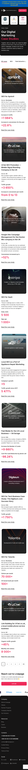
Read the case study (7, 130)
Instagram (6, 763)
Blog (2, 722)
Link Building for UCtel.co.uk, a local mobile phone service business (13, 625)
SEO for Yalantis (8, 557)
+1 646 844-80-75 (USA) (8, 736)
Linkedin (14, 763)
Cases (3, 724)
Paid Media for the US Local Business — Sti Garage (12, 432)
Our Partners (5, 713)
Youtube (23, 759)
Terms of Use (5, 751)
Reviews (3, 727)
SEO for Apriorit (7, 96)
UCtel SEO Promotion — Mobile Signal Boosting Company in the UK (11, 167)
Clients (3, 705)
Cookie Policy (5, 745)
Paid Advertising (20, 61)
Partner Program (6, 707)
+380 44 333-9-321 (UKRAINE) (9, 739)
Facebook (15, 759)
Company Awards (6, 710)
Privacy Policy (5, 748)
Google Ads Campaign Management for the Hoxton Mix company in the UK (13, 237)
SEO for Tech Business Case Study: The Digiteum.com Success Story (13, 498)
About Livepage (5, 702)
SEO (11, 61)
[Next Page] (23, 664)
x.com (4, 759)
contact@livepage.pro (7, 742)
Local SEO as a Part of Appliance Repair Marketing (12, 363)
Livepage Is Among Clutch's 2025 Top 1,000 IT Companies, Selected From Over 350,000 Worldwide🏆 (14, 3)
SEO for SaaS (6, 297)
